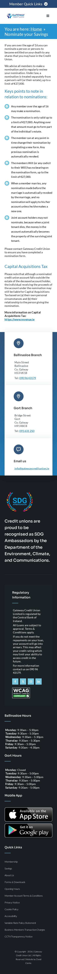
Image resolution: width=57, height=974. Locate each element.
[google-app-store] (28, 824)
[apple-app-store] (28, 808)
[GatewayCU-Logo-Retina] (16, 13)
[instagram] (31, 681)
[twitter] (23, 681)
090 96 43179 (27, 378)
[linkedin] (38, 681)
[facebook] (15, 681)
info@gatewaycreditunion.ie (31, 468)
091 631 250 (26, 431)
